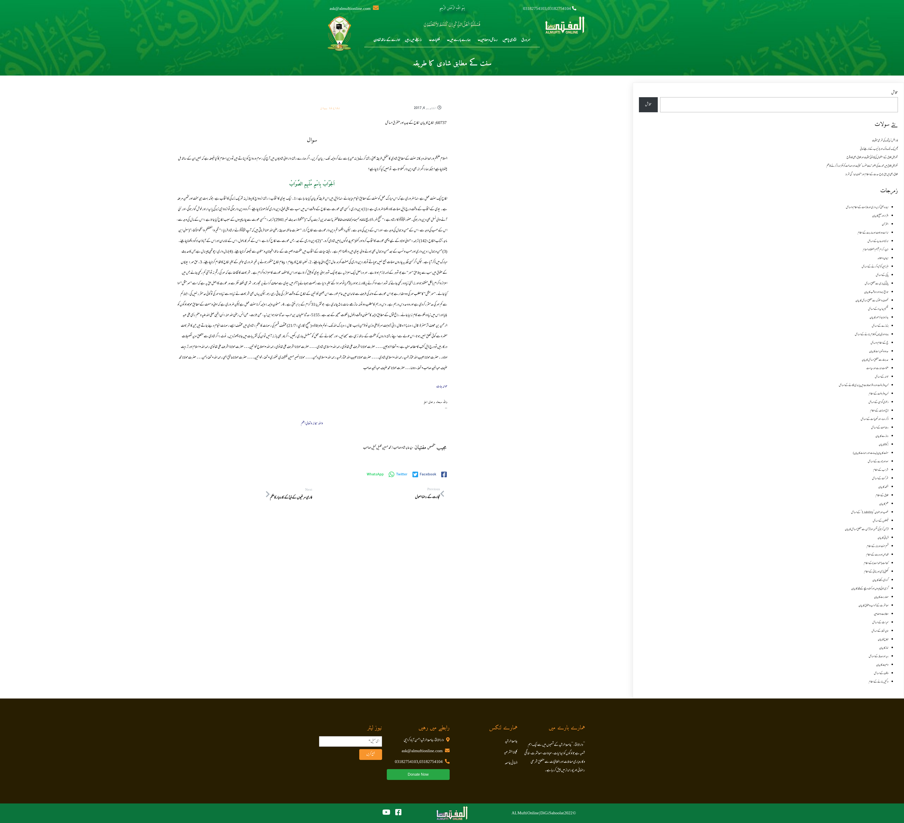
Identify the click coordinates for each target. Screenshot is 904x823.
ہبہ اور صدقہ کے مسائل (878, 656)
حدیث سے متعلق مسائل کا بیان (875, 360)
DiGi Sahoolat (552, 813)
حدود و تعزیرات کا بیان (878, 351)
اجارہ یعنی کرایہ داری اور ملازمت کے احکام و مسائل (867, 207)
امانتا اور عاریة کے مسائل (878, 241)
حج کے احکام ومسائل (879, 343)
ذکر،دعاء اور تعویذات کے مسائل (874, 419)
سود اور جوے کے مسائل (878, 462)
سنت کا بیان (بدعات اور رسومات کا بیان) (870, 453)
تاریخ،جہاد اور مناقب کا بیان (876, 292)
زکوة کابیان (883, 445)
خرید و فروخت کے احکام (878, 394)
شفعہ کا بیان (883, 487)
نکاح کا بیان (330, 108)
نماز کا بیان (883, 648)
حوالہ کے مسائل (881, 377)
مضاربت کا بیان (881, 597)
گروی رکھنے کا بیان (880, 580)
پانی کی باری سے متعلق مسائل (876, 284)
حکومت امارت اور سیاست (877, 368)
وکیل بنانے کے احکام (878, 682)
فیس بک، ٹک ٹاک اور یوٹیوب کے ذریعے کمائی (879, 149)
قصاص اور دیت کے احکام (877, 555)
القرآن (885, 224)
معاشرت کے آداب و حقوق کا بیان (873, 606)
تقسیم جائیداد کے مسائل (878, 309)
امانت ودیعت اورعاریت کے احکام (873, 233)
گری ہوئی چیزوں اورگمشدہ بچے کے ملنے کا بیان (869, 589)
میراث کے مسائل (880, 623)
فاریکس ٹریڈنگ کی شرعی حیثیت (885, 141)
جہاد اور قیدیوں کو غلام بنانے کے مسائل (871, 334)
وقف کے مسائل (881, 673)
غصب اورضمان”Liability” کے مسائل (869, 512)
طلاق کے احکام (882, 495)
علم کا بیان (883, 504)
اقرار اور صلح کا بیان (880, 216)
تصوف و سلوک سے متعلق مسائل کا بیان (872, 301)
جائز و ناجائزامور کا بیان (879, 318)
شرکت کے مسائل (880, 479)
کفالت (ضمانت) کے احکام (876, 563)
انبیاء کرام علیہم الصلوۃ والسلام (875, 250)
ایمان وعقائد (883, 258)
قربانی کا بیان (883, 538)
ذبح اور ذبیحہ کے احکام (879, 411)
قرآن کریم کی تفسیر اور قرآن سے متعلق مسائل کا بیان (866, 529)
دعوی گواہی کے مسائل (878, 402)
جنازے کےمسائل (880, 326)
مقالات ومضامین (881, 614)
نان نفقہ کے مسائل (880, 631)
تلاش (894, 92)
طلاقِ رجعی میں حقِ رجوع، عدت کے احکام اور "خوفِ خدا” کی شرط (871, 174)
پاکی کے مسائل (882, 275)
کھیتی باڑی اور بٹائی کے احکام (876, 572)
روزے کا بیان (882, 436)
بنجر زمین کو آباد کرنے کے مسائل (875, 267)
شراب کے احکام (880, 470)
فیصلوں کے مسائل (880, 521)
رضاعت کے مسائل (879, 428)
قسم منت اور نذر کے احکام (877, 546)
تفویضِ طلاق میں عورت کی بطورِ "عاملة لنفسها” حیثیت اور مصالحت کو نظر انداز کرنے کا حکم (862, 166)
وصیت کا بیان (882, 665)
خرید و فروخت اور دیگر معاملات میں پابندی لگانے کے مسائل (863, 385)
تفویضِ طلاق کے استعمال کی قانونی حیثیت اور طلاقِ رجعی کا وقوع (872, 158)
